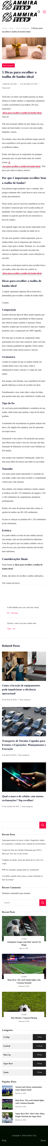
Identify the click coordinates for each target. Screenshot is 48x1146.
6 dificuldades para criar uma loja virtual (23, 607)
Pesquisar (42, 825)
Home (43, 1140)
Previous (14, 613)
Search (42, 902)
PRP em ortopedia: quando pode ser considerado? (20, 870)
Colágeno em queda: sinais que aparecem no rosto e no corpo (22, 862)
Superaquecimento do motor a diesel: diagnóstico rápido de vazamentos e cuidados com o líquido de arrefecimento (24, 842)
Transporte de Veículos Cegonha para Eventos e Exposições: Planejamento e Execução (24, 744)
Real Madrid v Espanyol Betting (24, 1018)
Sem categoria (8, 65)
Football (24, 939)
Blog (4, 1140)
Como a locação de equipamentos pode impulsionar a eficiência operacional (21, 689)
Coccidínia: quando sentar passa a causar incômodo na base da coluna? (22, 878)
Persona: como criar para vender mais (21, 623)
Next (9, 629)
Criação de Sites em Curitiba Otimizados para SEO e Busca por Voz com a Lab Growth (22, 852)
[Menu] (44, 12)
